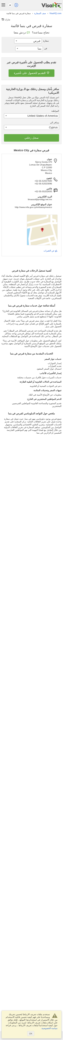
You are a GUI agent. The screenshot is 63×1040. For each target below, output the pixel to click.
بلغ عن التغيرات (50, 250)
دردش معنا (20, 32)
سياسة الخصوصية (49, 1028)
